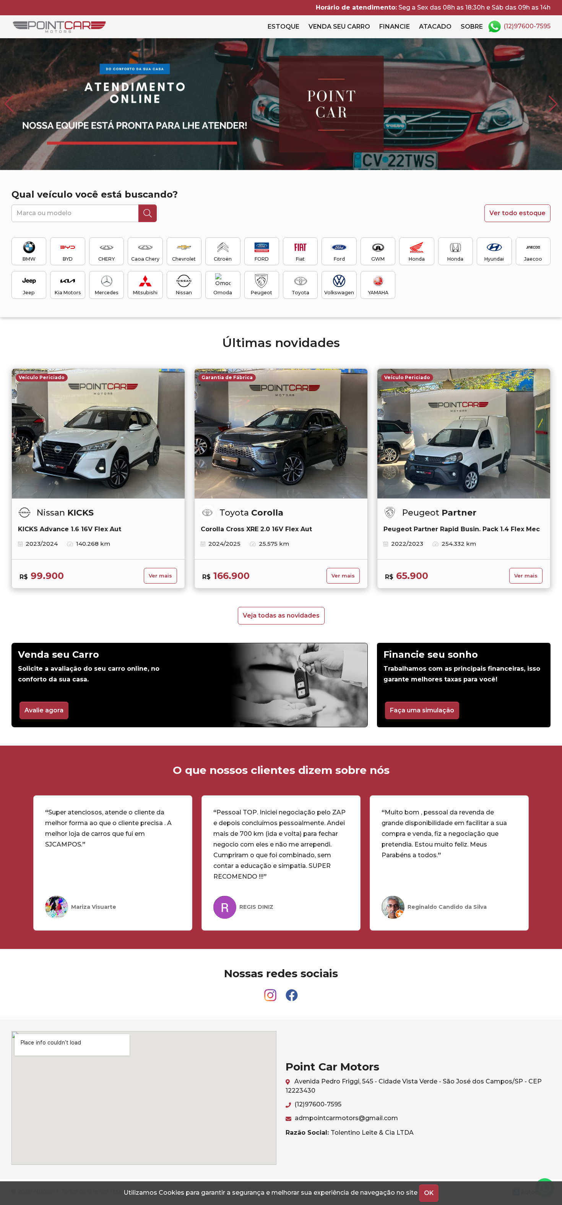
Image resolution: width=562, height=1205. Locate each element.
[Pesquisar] (147, 213)
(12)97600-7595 (526, 26)
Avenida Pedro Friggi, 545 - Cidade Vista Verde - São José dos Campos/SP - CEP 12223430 (414, 1086)
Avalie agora (43, 710)
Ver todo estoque (517, 213)
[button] (553, 104)
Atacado (435, 26)
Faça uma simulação (422, 710)
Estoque (283, 26)
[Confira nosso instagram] (271, 991)
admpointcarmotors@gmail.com (345, 1118)
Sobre (472, 26)
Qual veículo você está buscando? (94, 194)
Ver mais (160, 576)
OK (429, 1193)
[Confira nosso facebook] (292, 991)
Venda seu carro (339, 26)
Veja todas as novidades (281, 615)
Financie (394, 26)
